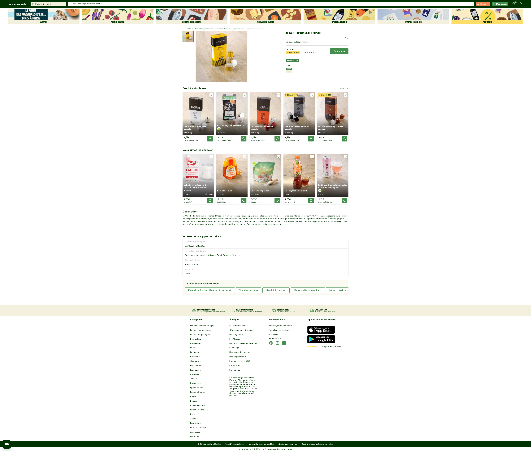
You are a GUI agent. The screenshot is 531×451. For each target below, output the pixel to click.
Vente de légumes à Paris (307, 290)
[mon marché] (17, 4)
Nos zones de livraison (239, 352)
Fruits (192, 347)
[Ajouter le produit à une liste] (346, 38)
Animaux (194, 418)
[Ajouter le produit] (210, 138)
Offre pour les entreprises (241, 330)
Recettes (484, 4)
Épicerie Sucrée (208, 29)
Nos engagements (237, 356)
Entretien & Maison (199, 410)
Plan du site (234, 370)
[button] (198, 117)
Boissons (194, 401)
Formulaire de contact (279, 330)
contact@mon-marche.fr (280, 325)
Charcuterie (195, 361)
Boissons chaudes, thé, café (227, 29)
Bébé (192, 414)
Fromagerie (195, 370)
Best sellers (195, 339)
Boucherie (195, 356)
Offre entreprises (198, 427)
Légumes (194, 352)
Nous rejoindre (236, 334)
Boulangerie (195, 383)
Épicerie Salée (197, 387)
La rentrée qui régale (200, 334)
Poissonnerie (196, 365)
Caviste (193, 396)
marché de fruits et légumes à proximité (209, 290)
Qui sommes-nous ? (238, 325)
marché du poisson (276, 290)
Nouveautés (195, 343)
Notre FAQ (273, 334)
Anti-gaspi (195, 432)
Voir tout (344, 88)
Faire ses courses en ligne (202, 325)
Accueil (198, 29)
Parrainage (234, 347)
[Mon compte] (520, 4)
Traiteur (193, 378)
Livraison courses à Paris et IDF (243, 343)
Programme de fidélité (239, 361)
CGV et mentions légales (209, 444)
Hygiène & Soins (197, 405)
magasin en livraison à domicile (346, 290)
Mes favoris (501, 4)
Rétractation (235, 365)
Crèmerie (194, 374)
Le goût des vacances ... (201, 330)
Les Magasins (235, 339)
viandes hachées (248, 290)
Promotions (195, 423)
